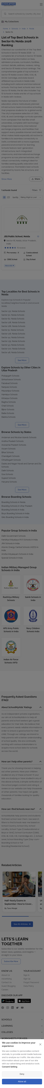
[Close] (40, 496)
